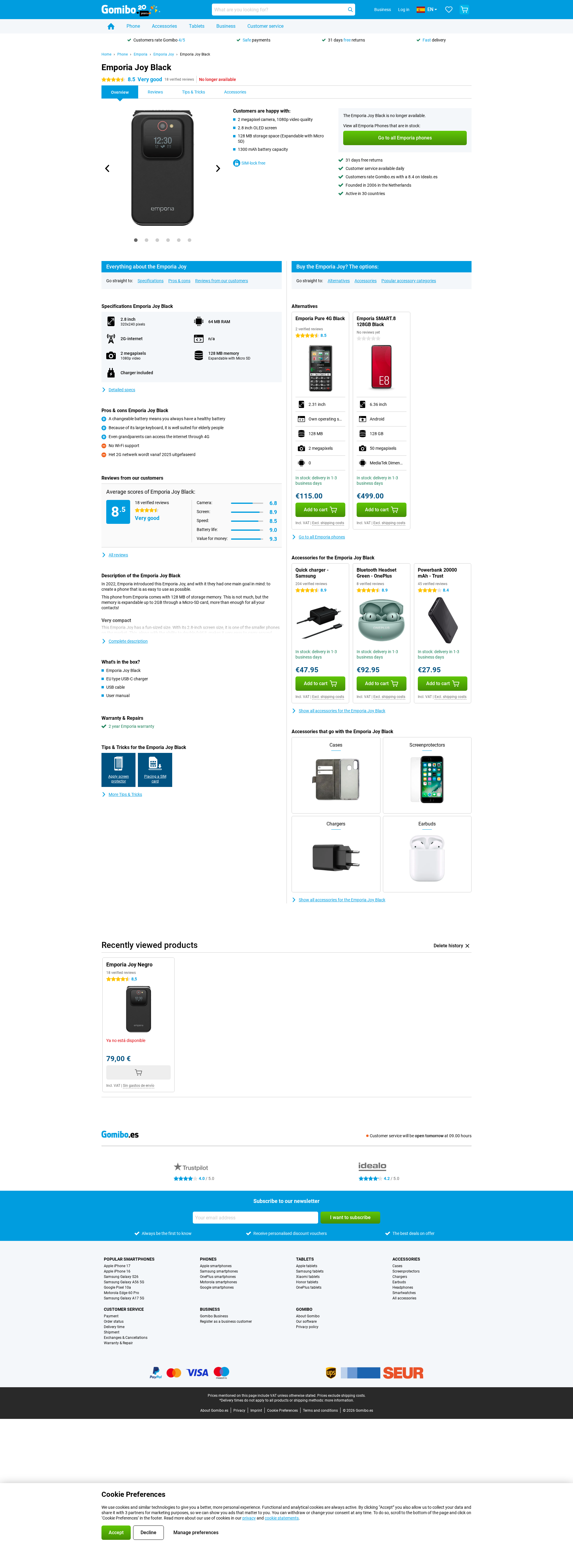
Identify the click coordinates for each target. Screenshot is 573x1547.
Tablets (196, 26)
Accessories (164, 26)
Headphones (402, 1287)
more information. (339, 1400)
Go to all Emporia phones (322, 537)
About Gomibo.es (214, 1410)
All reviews (118, 554)
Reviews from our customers (221, 280)
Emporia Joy (163, 54)
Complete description (128, 641)
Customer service (265, 26)
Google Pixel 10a (117, 1287)
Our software (306, 1321)
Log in (403, 9)
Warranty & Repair (118, 1343)
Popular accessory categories (408, 280)
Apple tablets (306, 1266)
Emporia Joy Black (195, 54)
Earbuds (399, 1282)
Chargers (399, 1277)
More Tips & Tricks (125, 794)
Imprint (256, 1410)
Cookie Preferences (282, 1410)
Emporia (140, 54)
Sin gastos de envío (138, 1085)
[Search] (350, 9)
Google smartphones (217, 1287)
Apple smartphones (216, 1266)
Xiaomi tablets (308, 1277)
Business (225, 26)
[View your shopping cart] (464, 9)
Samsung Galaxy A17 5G (124, 1298)
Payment (111, 1316)
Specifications (151, 280)
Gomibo (304, 1309)
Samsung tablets (310, 1271)
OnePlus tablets (308, 1287)
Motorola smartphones (218, 1282)
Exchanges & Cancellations (125, 1338)
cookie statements (282, 1518)
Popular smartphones (129, 1259)
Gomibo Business (214, 1316)
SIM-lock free (253, 163)
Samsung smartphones (219, 1271)
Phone (133, 26)
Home (106, 54)
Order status (114, 1321)
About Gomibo (308, 1316)
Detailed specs (122, 389)
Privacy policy (307, 1327)
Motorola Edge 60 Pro (121, 1293)
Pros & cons (179, 280)
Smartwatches (404, 1293)
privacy (249, 1518)
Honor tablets (307, 1282)
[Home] (111, 26)
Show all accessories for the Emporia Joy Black (342, 710)
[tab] (136, 240)
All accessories (404, 1298)
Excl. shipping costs (328, 523)
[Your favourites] (449, 9)
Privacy (239, 1410)
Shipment (111, 1332)
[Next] (218, 168)
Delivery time (114, 1327)
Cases (397, 1266)
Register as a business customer (226, 1321)
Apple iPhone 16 (117, 1271)
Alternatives (339, 280)
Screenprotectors (406, 1271)
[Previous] (107, 168)
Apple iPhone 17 (117, 1266)
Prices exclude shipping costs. (341, 1395)
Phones (208, 1259)
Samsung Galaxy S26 (121, 1277)
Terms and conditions (320, 1410)
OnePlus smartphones (218, 1277)
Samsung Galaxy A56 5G (124, 1282)
